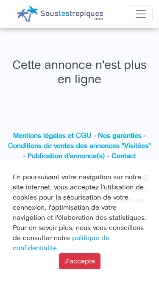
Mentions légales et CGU (52, 135)
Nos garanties (120, 135)
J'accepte (79, 261)
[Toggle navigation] (141, 13)
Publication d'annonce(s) (66, 156)
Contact (124, 156)
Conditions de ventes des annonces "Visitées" (79, 146)
